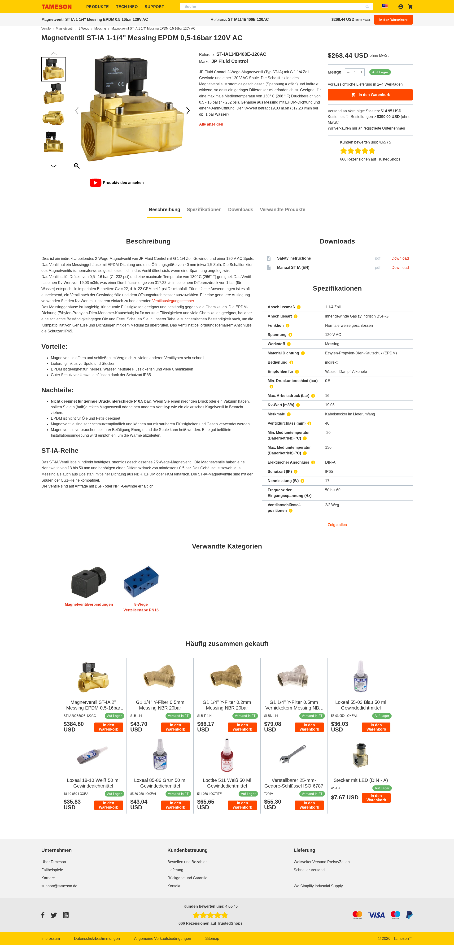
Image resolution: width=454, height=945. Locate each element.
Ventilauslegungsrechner (173, 301)
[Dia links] (188, 110)
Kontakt (173, 886)
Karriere (48, 878)
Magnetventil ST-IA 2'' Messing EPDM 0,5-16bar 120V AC (93, 708)
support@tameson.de (59, 886)
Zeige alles (337, 525)
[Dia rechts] (77, 110)
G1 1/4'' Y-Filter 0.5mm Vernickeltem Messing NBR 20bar (293, 708)
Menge (334, 72)
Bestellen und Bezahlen (187, 862)
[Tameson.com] (56, 7)
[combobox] (276, 6)
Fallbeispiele (52, 870)
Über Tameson (53, 862)
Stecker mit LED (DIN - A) (361, 780)
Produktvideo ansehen (123, 183)
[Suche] (368, 6)
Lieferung (175, 870)
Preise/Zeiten (338, 862)
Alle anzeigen (211, 124)
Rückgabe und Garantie (187, 878)
